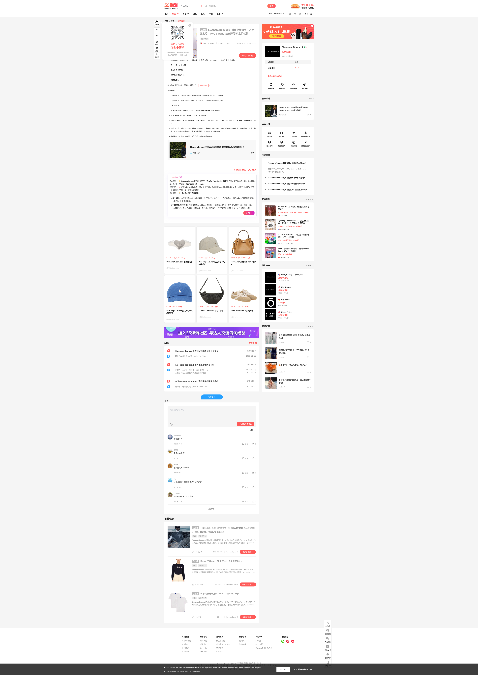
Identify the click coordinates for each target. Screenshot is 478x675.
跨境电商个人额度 (223, 644)
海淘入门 (242, 641)
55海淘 (171, 6)
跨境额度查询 (305, 146)
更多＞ (311, 98)
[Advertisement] (288, 412)
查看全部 (253, 343)
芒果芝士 (177, 465)
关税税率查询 (305, 136)
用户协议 (185, 648)
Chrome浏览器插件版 (263, 648)
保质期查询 (281, 146)
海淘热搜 (242, 644)
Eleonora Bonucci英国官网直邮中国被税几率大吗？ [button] (288, 190)
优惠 (174, 13)
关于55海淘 (186, 641)
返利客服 (203, 648)
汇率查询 (294, 136)
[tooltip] (177, 41)
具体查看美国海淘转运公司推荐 (207, 111)
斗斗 (175, 479)
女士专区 (182, 65)
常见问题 (203, 641)
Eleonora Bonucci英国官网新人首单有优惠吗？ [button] (287, 178)
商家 (184, 13)
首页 (166, 21)
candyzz (177, 493)
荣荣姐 (176, 450)
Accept (283, 669)
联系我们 (203, 644)
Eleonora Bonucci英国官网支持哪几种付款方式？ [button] (287, 163)
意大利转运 (293, 88)
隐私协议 (185, 644)
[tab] (288, 163)
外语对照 (294, 146)
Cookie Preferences (303, 669)
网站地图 (185, 652)
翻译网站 (269, 146)
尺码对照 (269, 136)
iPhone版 (259, 644)
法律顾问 (203, 652)
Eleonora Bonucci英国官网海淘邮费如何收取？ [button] (287, 184)
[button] (185, 6)
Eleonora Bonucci (209, 43)
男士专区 (174, 65)
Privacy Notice (195, 671)
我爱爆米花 (177, 436)
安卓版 (258, 641)
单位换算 (282, 136)
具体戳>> (202, 116)
